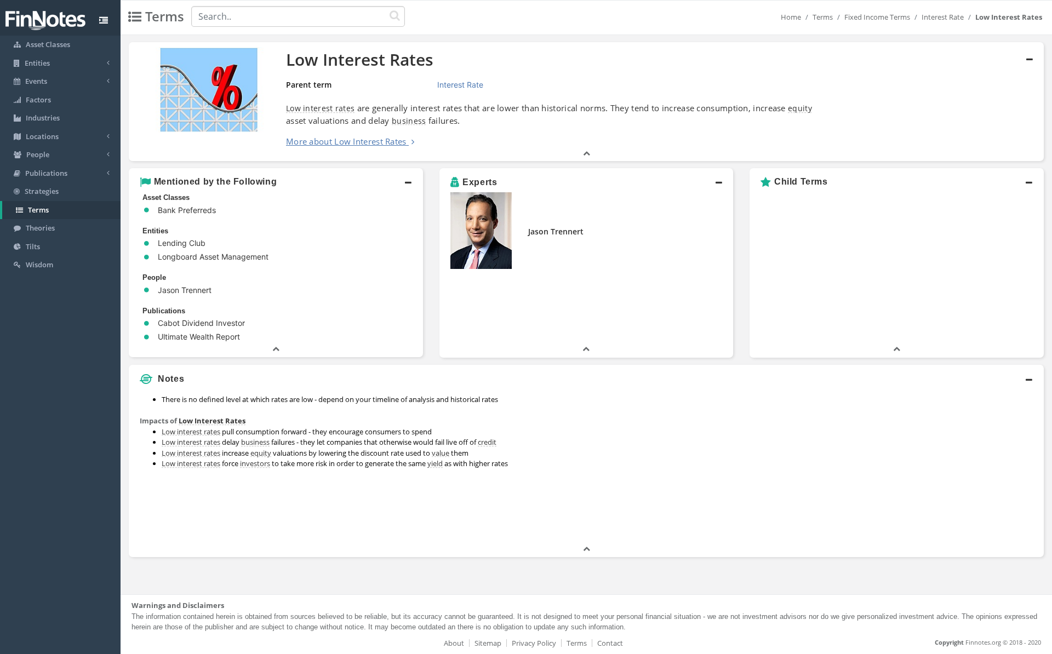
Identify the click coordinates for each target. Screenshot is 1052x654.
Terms (823, 17)
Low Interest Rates (212, 421)
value (440, 453)
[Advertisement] (927, 466)
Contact (610, 643)
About (454, 643)
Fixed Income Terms (877, 17)
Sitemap (487, 643)
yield (435, 463)
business (409, 121)
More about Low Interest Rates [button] (346, 141)
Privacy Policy (534, 643)
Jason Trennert (556, 231)
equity (800, 108)
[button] (586, 102)
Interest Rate (943, 17)
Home (791, 17)
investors (255, 463)
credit (487, 442)
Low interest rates (320, 108)
